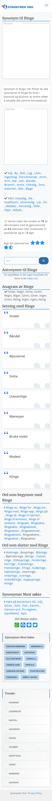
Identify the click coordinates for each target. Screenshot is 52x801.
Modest (15, 456)
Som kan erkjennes (15, 646)
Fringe (26, 568)
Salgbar (13, 747)
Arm (7, 181)
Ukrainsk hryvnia (15, 671)
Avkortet (10, 189)
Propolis (30, 665)
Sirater (14, 316)
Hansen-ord (12, 609)
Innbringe (10, 576)
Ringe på (42, 511)
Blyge (29, 189)
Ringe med (11, 511)
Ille (30, 198)
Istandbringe (12, 579)
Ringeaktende (30, 531)
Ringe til (11, 515)
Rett (22, 173)
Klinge (14, 476)
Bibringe (41, 552)
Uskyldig (20, 198)
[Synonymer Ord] (17, 6)
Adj (10, 173)
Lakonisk (14, 782)
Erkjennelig (37, 646)
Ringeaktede (28, 527)
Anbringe (12, 552)
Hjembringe (12, 572)
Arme (20, 185)
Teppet (12, 764)
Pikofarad (11, 677)
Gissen (12, 738)
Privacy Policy (35, 793)
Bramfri (9, 185)
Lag (29, 173)
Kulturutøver (13, 658)
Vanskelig (24, 206)
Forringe (9, 564)
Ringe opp (27, 511)
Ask (21, 181)
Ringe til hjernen (29, 515)
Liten (37, 173)
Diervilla (31, 658)
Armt (42, 177)
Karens (34, 605)
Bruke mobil (18, 436)
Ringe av (11, 507)
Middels (11, 206)
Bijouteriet (17, 356)
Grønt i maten (30, 677)
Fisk (25, 605)
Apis (24, 613)
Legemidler (15, 711)
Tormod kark (13, 665)
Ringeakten (11, 531)
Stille (36, 206)
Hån (20, 189)
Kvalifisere (11, 202)
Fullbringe (38, 568)
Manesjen (16, 416)
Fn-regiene (29, 609)
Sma (41, 185)
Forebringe (39, 560)
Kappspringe (31, 579)
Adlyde (17, 210)
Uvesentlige (18, 396)
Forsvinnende (28, 177)
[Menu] (46, 5)
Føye (7, 210)
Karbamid (14, 773)
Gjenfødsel (11, 613)
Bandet (31, 181)
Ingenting (10, 177)
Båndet (14, 336)
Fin (45, 202)
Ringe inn (40, 507)
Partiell (13, 720)
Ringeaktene (12, 535)
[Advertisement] (26, 51)
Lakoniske (14, 729)
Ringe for (25, 507)
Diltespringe (21, 560)
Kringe (8, 583)
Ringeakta (37, 523)
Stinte (8, 605)
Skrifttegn (15, 755)
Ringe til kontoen (15, 519)
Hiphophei (30, 652)
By (16, 173)
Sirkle (13, 376)
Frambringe (25, 564)
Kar (14, 181)
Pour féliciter (37, 671)
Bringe (29, 556)
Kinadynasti (12, 652)
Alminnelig (27, 202)
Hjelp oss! (32, 278)
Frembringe (12, 568)
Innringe (24, 576)
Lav (39, 202)
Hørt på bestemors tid (21, 602)
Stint (17, 605)
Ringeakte (10, 527)
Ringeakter (11, 538)
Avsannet (14, 702)
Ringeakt (23, 523)
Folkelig (31, 185)
